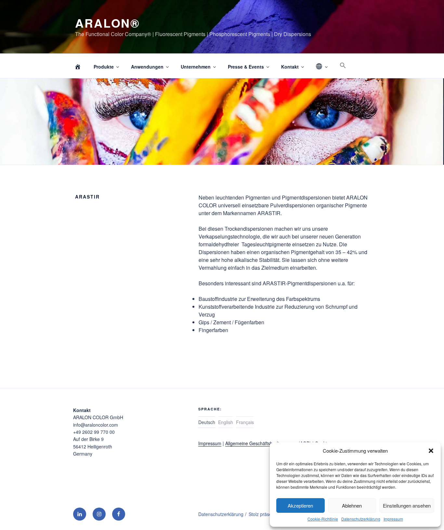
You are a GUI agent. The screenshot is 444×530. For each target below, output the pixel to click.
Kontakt (290, 66)
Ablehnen (352, 505)
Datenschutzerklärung (360, 519)
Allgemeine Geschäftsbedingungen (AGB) (268, 443)
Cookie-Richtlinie (322, 519)
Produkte (104, 66)
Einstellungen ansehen (407, 505)
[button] (431, 450)
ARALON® (107, 22)
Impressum (393, 519)
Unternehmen (196, 66)
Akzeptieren (300, 505)
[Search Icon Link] (343, 65)
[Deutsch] (321, 67)
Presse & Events (246, 66)
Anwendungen (147, 66)
